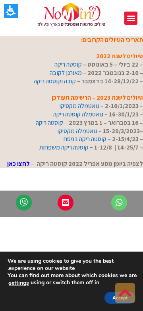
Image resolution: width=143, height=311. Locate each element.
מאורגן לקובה (66, 73)
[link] (125, 293)
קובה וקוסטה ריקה (55, 81)
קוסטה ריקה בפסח (84, 139)
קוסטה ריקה (67, 64)
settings (19, 283)
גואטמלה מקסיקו (78, 106)
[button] (130, 18)
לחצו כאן (18, 163)
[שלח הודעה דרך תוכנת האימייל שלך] (65, 203)
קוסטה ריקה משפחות (64, 147)
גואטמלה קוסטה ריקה (78, 114)
